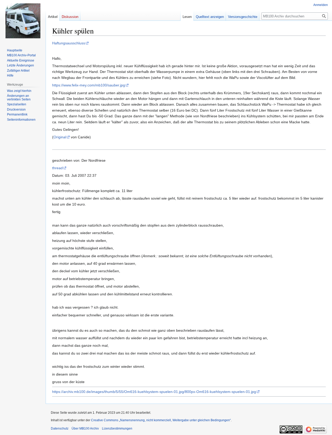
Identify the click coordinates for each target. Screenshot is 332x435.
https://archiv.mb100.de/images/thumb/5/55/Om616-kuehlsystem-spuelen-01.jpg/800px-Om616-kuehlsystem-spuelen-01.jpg (154, 392)
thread (57, 168)
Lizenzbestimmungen (117, 428)
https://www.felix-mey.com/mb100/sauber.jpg (88, 85)
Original (59, 137)
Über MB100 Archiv (85, 428)
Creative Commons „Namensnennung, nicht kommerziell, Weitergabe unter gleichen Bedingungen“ (161, 420)
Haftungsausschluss (68, 43)
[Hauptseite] (23, 21)
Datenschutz (59, 428)
